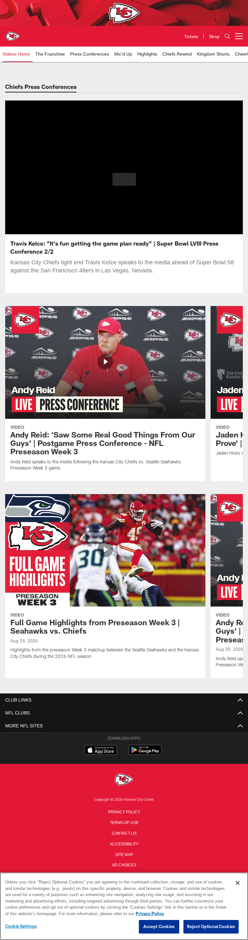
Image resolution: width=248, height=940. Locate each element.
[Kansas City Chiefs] (124, 780)
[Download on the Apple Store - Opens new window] (101, 750)
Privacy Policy (124, 811)
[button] (124, 179)
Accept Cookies (159, 926)
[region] (124, 906)
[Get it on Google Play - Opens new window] (145, 753)
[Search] (227, 36)
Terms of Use (124, 822)
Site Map (124, 854)
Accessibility (124, 843)
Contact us (124, 832)
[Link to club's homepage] (13, 33)
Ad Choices (124, 864)
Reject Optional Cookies (211, 926)
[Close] (238, 883)
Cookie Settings (21, 926)
